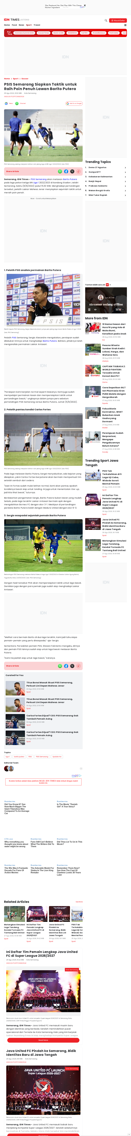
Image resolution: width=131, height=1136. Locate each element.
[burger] (125, 25)
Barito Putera (70, 179)
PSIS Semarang (38, 179)
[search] (106, 20)
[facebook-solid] (66, 171)
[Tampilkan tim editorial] (81, 768)
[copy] (78, 171)
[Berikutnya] (83, 890)
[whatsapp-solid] (60, 171)
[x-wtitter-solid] (72, 171)
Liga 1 (36, 182)
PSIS (14, 337)
